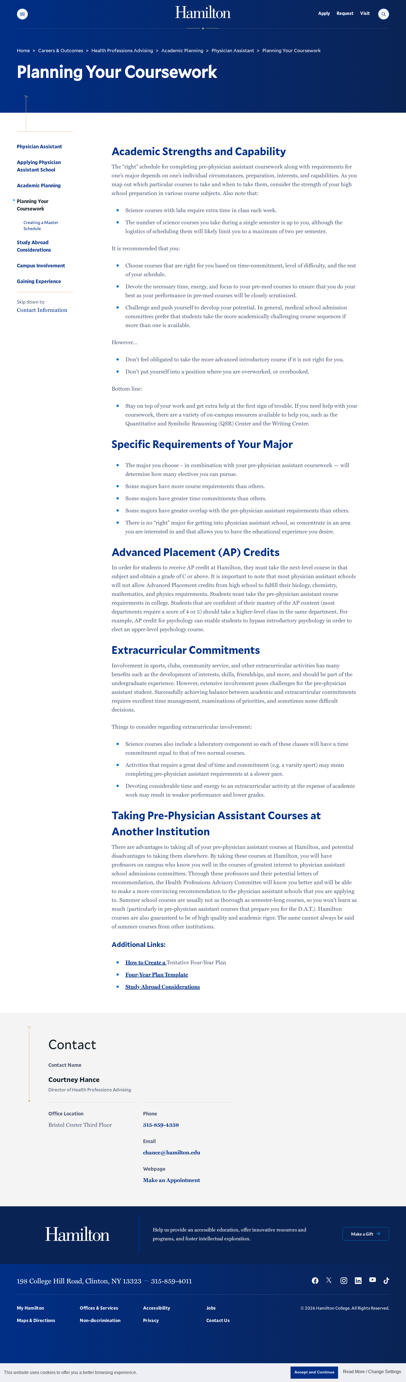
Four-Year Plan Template (156, 974)
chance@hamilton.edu (171, 1152)
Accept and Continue (314, 1372)
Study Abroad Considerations (162, 986)
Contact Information (42, 310)
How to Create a (146, 962)
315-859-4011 (171, 1280)
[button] (22, 14)
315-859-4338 (161, 1124)
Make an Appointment (171, 1180)
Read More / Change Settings (372, 1371)
